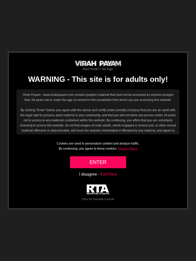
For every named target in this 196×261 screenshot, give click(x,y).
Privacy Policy (127, 148)
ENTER (98, 162)
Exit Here (108, 174)
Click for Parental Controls (98, 199)
